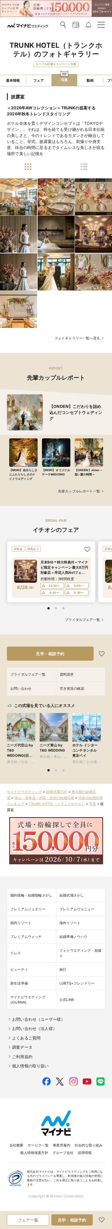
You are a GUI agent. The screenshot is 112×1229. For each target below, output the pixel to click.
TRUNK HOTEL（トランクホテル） (56, 804)
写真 (92, 804)
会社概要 (16, 1145)
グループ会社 (63, 1152)
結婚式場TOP (56, 792)
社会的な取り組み (89, 1145)
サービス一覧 (38, 1145)
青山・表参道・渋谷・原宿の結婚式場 (44, 798)
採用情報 (85, 1152)
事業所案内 (61, 1145)
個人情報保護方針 (34, 1152)
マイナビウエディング (24, 792)
